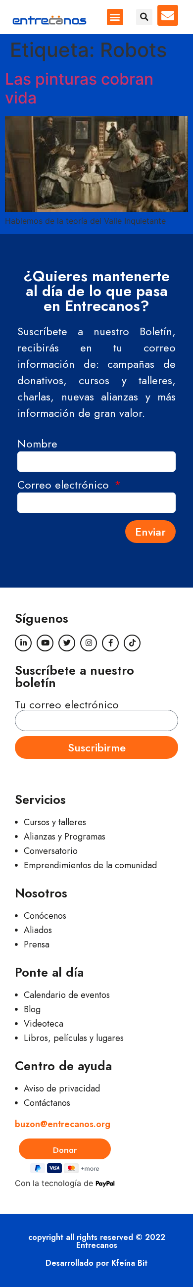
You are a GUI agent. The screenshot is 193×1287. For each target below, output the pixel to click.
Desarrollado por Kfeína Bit (96, 1263)
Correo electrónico (64, 486)
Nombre (37, 444)
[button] (115, 17)
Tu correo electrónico (67, 704)
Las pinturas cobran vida (79, 88)
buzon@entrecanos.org (62, 1124)
